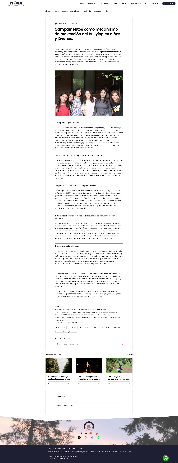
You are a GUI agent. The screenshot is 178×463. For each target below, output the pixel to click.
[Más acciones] (122, 24)
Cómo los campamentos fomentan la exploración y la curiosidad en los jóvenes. (89, 377)
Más (106, 11)
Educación (72, 327)
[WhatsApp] (98, 437)
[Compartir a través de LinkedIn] (65, 338)
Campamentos (84, 327)
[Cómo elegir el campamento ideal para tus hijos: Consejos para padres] (119, 365)
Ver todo (130, 354)
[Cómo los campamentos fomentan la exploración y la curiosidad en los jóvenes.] (89, 365)
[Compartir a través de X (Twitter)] (60, 338)
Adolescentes (106, 327)
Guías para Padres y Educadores (67, 11)
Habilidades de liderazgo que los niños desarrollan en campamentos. (58, 377)
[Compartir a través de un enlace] (69, 338)
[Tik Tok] (79, 437)
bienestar (117, 327)
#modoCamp (60, 327)
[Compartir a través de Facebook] (55, 338)
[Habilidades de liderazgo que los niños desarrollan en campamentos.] (59, 365)
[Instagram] (85, 437)
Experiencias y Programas (92, 11)
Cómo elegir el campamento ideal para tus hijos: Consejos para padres (118, 377)
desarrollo (95, 327)
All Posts (48, 11)
